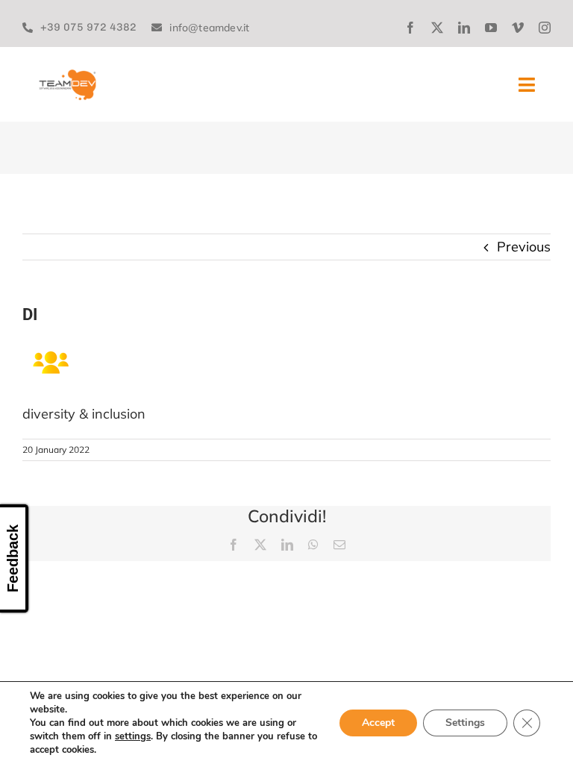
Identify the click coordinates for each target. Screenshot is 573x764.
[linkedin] (464, 28)
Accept (378, 723)
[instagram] (545, 28)
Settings (465, 723)
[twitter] (437, 28)
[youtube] (491, 28)
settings (133, 736)
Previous (524, 246)
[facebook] (410, 28)
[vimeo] (518, 28)
